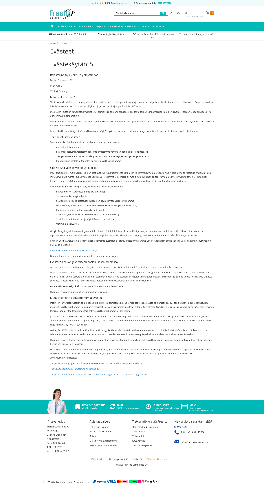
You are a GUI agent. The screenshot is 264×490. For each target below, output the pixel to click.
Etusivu (53, 43)
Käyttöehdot (138, 440)
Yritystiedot (138, 436)
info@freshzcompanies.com (195, 442)
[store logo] (62, 14)
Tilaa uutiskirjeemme (157, 459)
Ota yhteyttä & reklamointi (103, 440)
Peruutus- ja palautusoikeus (104, 445)
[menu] (132, 26)
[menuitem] (51, 26)
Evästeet (137, 459)
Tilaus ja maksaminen (101, 431)
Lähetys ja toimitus (99, 426)
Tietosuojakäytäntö (142, 445)
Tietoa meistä (139, 431)
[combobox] (141, 13)
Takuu (93, 436)
